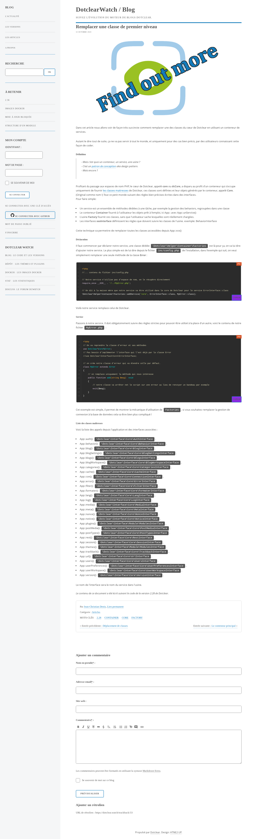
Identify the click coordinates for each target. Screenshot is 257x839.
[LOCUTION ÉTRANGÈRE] (108, 727)
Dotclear (155, 832)
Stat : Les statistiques (20, 281)
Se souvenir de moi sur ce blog (98, 780)
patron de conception (104, 166)
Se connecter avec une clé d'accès (28, 206)
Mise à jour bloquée (18, 117)
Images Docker (15, 108)
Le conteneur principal (215, 625)
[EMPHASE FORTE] (78, 727)
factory (137, 617)
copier (236, 298)
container (111, 617)
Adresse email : (85, 681)
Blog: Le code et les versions (25, 255)
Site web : (81, 701)
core (125, 617)
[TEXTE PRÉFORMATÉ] (130, 727)
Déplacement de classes (104, 625)
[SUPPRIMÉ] (93, 727)
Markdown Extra (151, 770)
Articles (96, 612)
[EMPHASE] (83, 727)
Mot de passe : (14, 165)
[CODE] (103, 727)
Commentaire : (85, 720)
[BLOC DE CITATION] (136, 727)
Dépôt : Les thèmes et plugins (25, 264)
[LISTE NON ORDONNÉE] (120, 727)
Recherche (14, 63)
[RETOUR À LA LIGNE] (114, 727)
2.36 (7, 100)
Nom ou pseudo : (85, 662)
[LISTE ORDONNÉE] (125, 727)
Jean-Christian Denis (95, 606)
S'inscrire (11, 232)
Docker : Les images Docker (23, 272)
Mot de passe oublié (18, 224)
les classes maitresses (115, 190)
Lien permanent (115, 606)
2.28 (99, 617)
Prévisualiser (89, 793)
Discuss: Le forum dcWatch (22, 289)
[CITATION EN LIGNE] (98, 727)
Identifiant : (13, 147)
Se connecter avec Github (32, 216)
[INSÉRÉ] (88, 727)
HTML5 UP (176, 832)
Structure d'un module (20, 125)
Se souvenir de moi (22, 182)
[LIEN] (142, 727)
